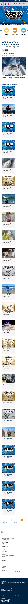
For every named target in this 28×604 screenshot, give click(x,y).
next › (15, 522)
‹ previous (5, 520)
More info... (4, 81)
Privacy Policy (3, 581)
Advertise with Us (4, 589)
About (6, 34)
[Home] (16, 3)
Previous (1, 30)
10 (6, 522)
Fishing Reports (23, 34)
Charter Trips (15, 34)
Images (6, 50)
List (3, 50)
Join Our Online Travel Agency (6, 588)
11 (8, 522)
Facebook (2, 532)
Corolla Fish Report (8, 53)
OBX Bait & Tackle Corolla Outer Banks (12, 43)
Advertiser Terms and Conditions (6, 590)
